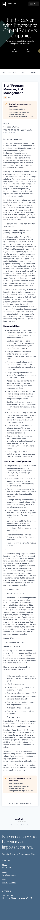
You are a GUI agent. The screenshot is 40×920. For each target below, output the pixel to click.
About (27, 854)
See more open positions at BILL (20, 803)
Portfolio (5, 854)
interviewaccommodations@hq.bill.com (19, 761)
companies (13, 72)
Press (21, 854)
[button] (33, 4)
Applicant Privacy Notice (17, 765)
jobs (3, 72)
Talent (33, 854)
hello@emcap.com (9, 875)
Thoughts (13, 854)
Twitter (5, 882)
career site (30, 723)
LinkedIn (12, 882)
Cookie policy (25, 825)
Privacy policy (15, 825)
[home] (9, 4)
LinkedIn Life (8, 726)
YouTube (20, 726)
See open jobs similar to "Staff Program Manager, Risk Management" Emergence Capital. (21, 114)
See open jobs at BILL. (17, 109)
